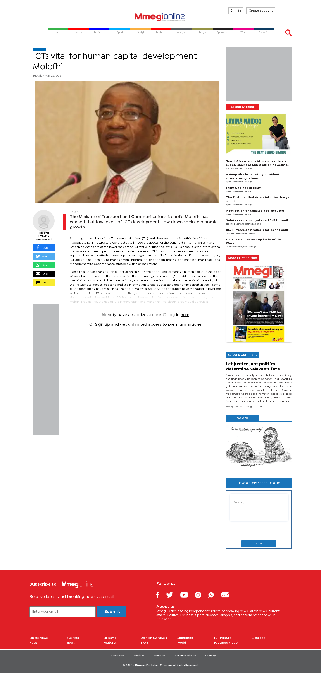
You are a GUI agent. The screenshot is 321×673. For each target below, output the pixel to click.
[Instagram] (201, 594)
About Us (159, 656)
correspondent (234, 169)
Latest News (38, 638)
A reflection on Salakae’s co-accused (255, 211)
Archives (139, 656)
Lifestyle (110, 638)
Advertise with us (185, 656)
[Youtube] (187, 594)
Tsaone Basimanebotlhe (239, 224)
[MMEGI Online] (160, 16)
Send (259, 544)
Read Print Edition (242, 258)
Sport (70, 642)
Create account (261, 10)
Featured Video (226, 642)
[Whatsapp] (214, 594)
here (185, 315)
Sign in (236, 10)
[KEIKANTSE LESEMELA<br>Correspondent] (44, 221)
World (181, 642)
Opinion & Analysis (153, 638)
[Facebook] (161, 594)
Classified (258, 638)
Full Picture (222, 638)
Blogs (144, 642)
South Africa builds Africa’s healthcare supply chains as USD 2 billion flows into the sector (257, 165)
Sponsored (185, 638)
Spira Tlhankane (235, 182)
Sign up (102, 324)
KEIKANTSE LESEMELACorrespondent (43, 236)
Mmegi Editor (234, 407)
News (33, 642)
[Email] (228, 594)
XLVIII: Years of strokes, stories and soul (257, 230)
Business (72, 638)
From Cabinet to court (244, 188)
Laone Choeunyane (237, 234)
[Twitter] (172, 594)
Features (110, 642)
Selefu (242, 418)
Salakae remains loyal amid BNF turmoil (257, 220)
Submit (112, 611)
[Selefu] (259, 448)
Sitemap (210, 656)
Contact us (117, 656)
